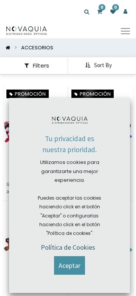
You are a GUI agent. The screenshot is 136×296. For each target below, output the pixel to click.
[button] (99, 66)
